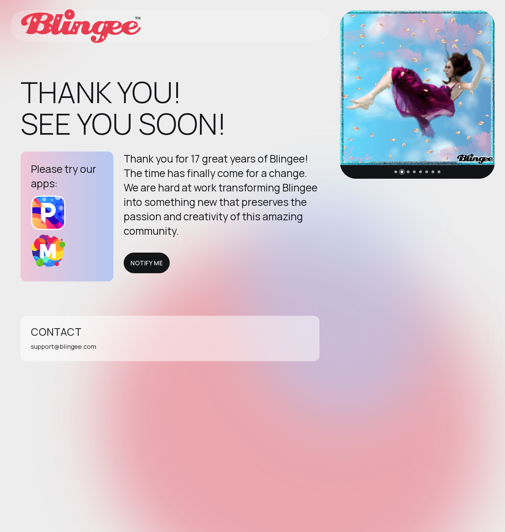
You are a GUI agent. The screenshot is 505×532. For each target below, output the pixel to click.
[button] (395, 171)
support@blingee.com (63, 346)
